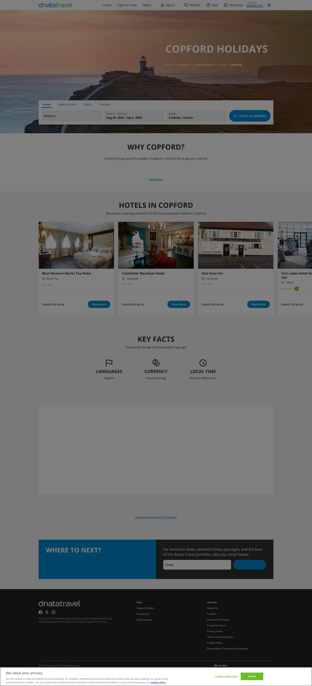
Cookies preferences (226, 676)
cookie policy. (158, 682)
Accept (252, 676)
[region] (156, 676)
